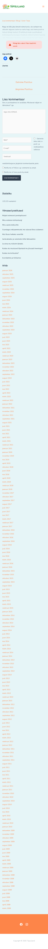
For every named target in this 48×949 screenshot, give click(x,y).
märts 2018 (6, 482)
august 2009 (7, 845)
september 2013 (8, 671)
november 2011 (8, 752)
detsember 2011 (8, 749)
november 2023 (8, 322)
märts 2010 (6, 819)
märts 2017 (6, 519)
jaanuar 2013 (7, 701)
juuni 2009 (6, 853)
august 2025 (7, 282)
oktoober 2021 (7, 415)
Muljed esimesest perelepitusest (14, 215)
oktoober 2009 (7, 838)
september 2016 (8, 541)
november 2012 (8, 708)
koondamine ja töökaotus (11, 258)
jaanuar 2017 (7, 526)
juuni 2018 (6, 471)
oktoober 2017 (7, 497)
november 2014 (8, 619)
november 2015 (8, 574)
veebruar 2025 (7, 285)
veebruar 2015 (7, 608)
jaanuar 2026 (7, 270)
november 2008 (8, 879)
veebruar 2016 (7, 563)
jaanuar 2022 (7, 404)
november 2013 (8, 663)
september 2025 (8, 278)
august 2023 (7, 333)
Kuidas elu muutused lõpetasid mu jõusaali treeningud (22, 248)
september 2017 (8, 500)
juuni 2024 (6, 300)
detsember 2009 (8, 830)
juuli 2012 (6, 723)
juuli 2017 (6, 508)
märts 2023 (6, 352)
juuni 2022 (6, 385)
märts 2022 (6, 396)
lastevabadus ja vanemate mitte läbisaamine (18, 239)
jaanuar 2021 (7, 448)
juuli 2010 (6, 808)
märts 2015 (6, 604)
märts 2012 (6, 738)
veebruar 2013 (7, 697)
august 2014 (7, 630)
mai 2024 (5, 304)
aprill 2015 (6, 600)
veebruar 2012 (7, 741)
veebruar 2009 (7, 867)
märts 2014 (6, 649)
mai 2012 (5, 730)
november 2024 (8, 289)
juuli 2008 (6, 893)
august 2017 (7, 504)
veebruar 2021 (7, 445)
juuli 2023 (6, 337)
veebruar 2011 (7, 786)
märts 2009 (6, 864)
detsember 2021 (8, 408)
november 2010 (8, 793)
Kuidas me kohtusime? (10, 253)
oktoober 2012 (7, 712)
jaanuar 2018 (7, 489)
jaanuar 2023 (7, 359)
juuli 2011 (6, 767)
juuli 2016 (6, 549)
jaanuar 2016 (7, 567)
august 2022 (7, 378)
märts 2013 (6, 693)
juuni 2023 (6, 341)
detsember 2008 (8, 875)
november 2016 (8, 534)
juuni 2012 (6, 727)
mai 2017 (5, 515)
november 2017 (8, 493)
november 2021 (8, 411)
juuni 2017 (6, 511)
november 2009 (8, 834)
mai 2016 (5, 556)
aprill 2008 (6, 905)
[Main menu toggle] (43, 6)
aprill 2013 (6, 689)
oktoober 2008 (7, 882)
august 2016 (7, 545)
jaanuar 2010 (7, 827)
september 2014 (8, 626)
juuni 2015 (6, 593)
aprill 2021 (6, 437)
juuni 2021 (6, 430)
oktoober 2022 (7, 371)
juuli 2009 (6, 849)
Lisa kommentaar (8, 21)
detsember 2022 (8, 363)
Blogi (18, 21)
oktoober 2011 (7, 756)
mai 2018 (5, 474)
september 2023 (8, 330)
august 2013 (7, 675)
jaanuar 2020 (7, 452)
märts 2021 (6, 441)
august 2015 (7, 586)
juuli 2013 (6, 678)
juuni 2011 (6, 771)
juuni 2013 (6, 682)
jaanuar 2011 (7, 790)
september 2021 (8, 419)
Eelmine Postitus (24, 82)
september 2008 (8, 886)
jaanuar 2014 (7, 656)
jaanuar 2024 (7, 315)
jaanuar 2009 (7, 871)
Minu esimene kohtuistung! (12, 220)
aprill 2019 (6, 463)
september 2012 (8, 715)
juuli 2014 (6, 634)
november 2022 (8, 367)
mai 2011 (5, 775)
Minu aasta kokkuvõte (10, 225)
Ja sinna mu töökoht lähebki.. (13, 244)
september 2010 (8, 801)
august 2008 (7, 890)
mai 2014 (5, 641)
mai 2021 (5, 434)
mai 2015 (5, 597)
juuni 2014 (6, 638)
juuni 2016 (6, 552)
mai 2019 (5, 460)
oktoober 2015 (7, 578)
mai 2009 (5, 856)
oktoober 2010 (7, 797)
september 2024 (8, 293)
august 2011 (7, 764)
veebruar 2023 (7, 356)
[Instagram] (26, 924)
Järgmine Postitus (24, 89)
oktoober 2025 (7, 274)
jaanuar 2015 (7, 612)
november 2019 (8, 456)
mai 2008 (5, 901)
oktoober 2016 (7, 537)
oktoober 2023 (7, 326)
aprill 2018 (6, 478)
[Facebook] (21, 924)
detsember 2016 (8, 530)
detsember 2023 (8, 319)
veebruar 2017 (7, 523)
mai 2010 (5, 812)
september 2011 (8, 760)
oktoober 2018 (7, 467)
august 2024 (7, 296)
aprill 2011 (6, 778)
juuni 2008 (6, 897)
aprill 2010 (6, 816)
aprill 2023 (6, 348)
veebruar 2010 (7, 823)
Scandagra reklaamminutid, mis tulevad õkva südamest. (22, 230)
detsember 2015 (8, 571)
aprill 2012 (6, 734)
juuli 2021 (6, 426)
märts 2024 (6, 307)
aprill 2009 (6, 860)
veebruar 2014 (7, 652)
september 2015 (8, 582)
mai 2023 (5, 345)
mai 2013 (5, 686)
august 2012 (7, 719)
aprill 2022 (6, 393)
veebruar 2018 (7, 485)
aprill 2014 (6, 645)
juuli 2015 (6, 589)
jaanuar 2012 (7, 745)
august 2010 (7, 804)
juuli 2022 (6, 382)
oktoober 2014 (7, 623)
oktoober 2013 (7, 667)
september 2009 (8, 841)
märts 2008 (6, 908)
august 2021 (7, 422)
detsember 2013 (8, 660)
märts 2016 (6, 560)
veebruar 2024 (7, 311)
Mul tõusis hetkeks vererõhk (12, 234)
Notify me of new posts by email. (16, 172)
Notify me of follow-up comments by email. (20, 168)
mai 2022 (5, 389)
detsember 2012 (8, 704)
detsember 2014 (8, 615)
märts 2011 (6, 782)
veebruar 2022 (7, 400)
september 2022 (8, 374)
